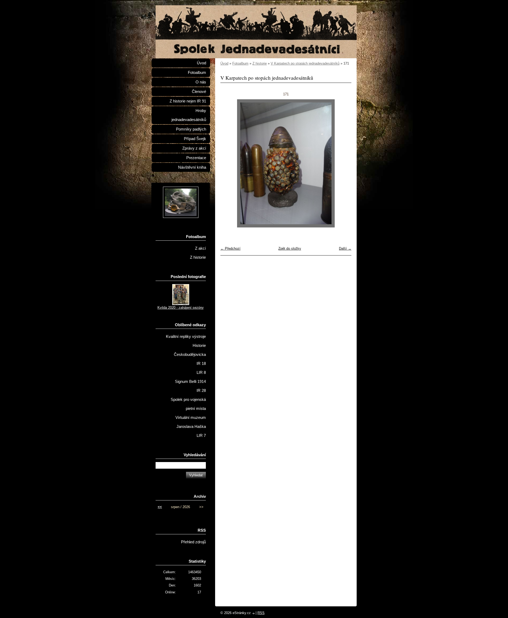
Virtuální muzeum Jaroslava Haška (190, 422)
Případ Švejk (195, 139)
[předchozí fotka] (229, 163)
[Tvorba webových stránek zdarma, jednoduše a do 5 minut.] (254, 613)
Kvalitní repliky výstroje (186, 336)
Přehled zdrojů (193, 542)
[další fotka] (343, 163)
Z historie (259, 63)
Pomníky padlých (191, 129)
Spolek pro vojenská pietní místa (188, 404)
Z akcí (200, 248)
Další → (345, 248)
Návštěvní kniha (192, 167)
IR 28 (201, 390)
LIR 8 (201, 372)
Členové (199, 91)
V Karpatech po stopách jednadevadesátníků (305, 63)
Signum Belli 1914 (190, 381)
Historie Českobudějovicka (190, 350)
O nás (201, 82)
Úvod (224, 63)
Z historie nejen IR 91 (188, 101)
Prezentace (196, 158)
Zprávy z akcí (194, 148)
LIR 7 (201, 435)
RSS (261, 613)
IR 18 (201, 363)
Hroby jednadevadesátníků (188, 115)
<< (160, 507)
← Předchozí (230, 248)
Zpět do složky (289, 248)
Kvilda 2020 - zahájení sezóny (180, 308)
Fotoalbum (240, 63)
